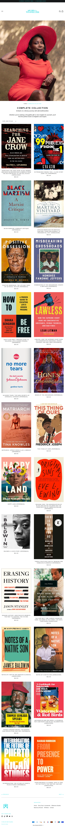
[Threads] (12, 816)
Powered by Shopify (4, 824)
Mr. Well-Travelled (9, 821)
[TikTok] (4, 816)
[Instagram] (2, 816)
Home (25, 103)
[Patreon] (7, 816)
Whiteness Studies (56, 805)
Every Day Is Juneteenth (44, 805)
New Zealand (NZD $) (37, 825)
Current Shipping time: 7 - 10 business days (32, 1)
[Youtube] (9, 816)
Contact (52, 807)
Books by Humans (38, 807)
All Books (46, 807)
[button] (60, 11)
